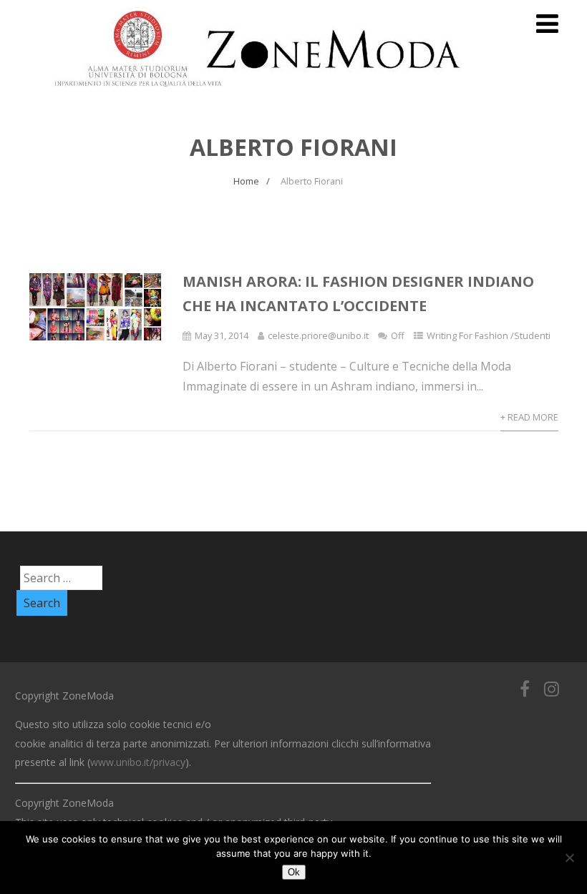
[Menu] (547, 23)
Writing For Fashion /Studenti (488, 335)
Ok (294, 872)
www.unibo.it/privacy (137, 762)
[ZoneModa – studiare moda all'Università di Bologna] (265, 91)
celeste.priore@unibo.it (318, 335)
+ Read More (529, 417)
